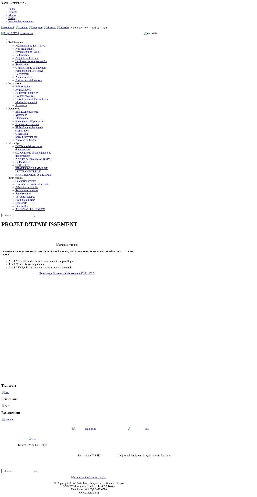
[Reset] (35, 216)
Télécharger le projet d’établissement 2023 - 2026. (67, 273)
